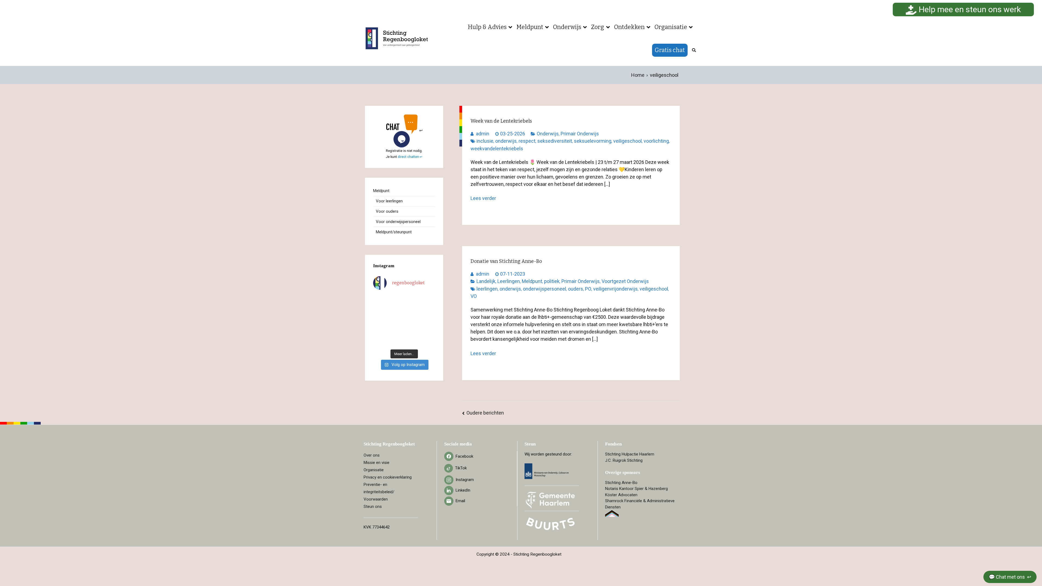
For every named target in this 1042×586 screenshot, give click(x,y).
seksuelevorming (592, 141)
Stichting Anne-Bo (621, 482)
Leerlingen (508, 281)
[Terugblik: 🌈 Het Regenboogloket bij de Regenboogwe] (396, 341)
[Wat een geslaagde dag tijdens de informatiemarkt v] (412, 300)
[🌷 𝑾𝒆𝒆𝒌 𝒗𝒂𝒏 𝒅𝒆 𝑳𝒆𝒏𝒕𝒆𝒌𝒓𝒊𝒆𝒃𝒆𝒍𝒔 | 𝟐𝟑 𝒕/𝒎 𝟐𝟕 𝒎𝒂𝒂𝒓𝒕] (412, 320)
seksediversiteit (554, 141)
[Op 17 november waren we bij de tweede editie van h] (428, 331)
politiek (552, 281)
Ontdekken (629, 27)
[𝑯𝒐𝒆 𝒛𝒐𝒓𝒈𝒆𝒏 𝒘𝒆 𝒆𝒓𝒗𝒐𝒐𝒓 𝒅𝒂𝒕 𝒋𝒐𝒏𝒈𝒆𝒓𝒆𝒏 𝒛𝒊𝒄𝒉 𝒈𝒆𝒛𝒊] (412, 310)
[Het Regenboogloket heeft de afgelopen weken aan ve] (412, 341)
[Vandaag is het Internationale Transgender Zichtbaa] (396, 320)
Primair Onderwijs (580, 133)
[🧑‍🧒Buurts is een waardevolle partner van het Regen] (380, 310)
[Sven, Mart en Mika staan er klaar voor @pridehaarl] (428, 300)
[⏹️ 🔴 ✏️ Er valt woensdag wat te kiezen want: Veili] (380, 341)
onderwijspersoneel (544, 289)
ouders (575, 289)
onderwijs (506, 141)
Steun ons (373, 506)
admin (482, 133)
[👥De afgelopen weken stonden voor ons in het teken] (396, 310)
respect (527, 141)
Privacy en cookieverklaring (388, 477)
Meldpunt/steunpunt (394, 232)
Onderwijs (567, 27)
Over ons (372, 455)
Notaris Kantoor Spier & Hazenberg (636, 488)
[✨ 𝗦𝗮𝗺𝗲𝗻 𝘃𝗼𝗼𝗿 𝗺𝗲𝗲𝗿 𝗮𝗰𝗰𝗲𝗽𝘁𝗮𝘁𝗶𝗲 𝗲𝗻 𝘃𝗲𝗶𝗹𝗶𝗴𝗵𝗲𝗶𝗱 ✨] (380, 331)
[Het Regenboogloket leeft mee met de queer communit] (380, 300)
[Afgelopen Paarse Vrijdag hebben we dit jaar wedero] (396, 331)
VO (474, 296)
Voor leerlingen (389, 201)
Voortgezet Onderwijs (625, 281)
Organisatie (671, 27)
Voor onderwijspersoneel (398, 221)
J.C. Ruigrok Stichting (624, 460)
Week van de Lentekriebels (501, 121)
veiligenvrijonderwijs (615, 289)
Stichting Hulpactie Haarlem (629, 454)
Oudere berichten (485, 413)
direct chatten (408, 157)
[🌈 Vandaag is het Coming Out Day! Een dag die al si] (428, 341)
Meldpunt (529, 27)
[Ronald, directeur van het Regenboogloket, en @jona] (412, 331)
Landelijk (485, 281)
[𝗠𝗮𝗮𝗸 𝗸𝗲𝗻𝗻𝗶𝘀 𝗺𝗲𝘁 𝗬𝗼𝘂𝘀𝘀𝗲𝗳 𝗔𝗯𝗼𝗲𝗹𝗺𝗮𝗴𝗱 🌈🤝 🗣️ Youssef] (380, 320)
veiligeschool (627, 141)
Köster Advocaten (621, 494)
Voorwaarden (376, 499)
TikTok (461, 468)
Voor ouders (387, 211)
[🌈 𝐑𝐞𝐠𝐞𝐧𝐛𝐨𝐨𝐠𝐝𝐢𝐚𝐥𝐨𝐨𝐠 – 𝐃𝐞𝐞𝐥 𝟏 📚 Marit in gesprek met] (396, 300)
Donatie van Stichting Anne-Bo (506, 261)
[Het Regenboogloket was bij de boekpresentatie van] (428, 310)
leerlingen (487, 289)
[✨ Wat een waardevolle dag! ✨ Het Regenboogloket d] (428, 320)
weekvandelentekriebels (497, 148)
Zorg (597, 27)
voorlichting (656, 141)
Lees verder (483, 198)
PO (588, 289)
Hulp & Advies (487, 27)
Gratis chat (670, 50)
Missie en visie (376, 462)
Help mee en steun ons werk (969, 9)
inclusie (484, 141)
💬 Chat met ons (1007, 577)
